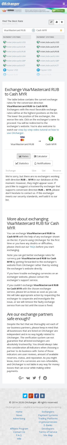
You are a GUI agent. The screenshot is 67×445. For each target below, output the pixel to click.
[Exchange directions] (51, 22)
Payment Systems (48, 415)
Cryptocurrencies (48, 421)
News (19, 415)
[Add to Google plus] (21, 377)
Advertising (19, 418)
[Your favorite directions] (62, 22)
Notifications (43, 163)
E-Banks (48, 425)
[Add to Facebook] (39, 377)
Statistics (23, 163)
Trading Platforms (48, 418)
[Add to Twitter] (34, 377)
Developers (48, 428)
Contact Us (19, 431)
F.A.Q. (19, 435)
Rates (25, 156)
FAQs (33, 246)
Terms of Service (48, 431)
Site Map (48, 435)
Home (19, 411)
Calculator (41, 156)
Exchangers (48, 411)
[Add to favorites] (61, 30)
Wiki (19, 438)
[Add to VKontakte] (28, 377)
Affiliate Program (19, 428)
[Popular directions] (56, 22)
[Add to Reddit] (45, 377)
